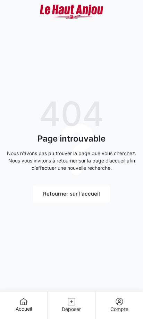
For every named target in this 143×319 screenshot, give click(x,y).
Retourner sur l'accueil (71, 193)
